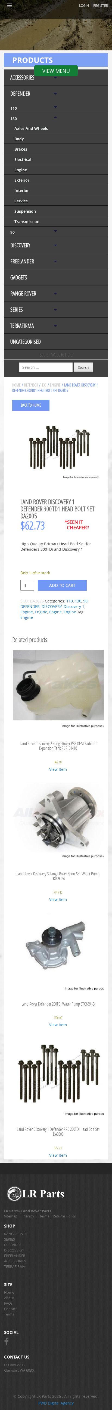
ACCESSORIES (22, 77)
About (9, 1297)
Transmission (26, 221)
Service (21, 200)
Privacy (28, 1216)
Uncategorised (25, 341)
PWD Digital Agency (56, 1403)
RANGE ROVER (23, 293)
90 (12, 232)
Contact (10, 1308)
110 (13, 108)
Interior (21, 190)
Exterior (21, 180)
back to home (31, 405)
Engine (20, 169)
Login (84, 5)
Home (16, 385)
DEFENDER (20, 93)
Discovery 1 (74, 606)
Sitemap (10, 1216)
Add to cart (62, 585)
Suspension (25, 211)
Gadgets (18, 277)
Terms (44, 1216)
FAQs (8, 1303)
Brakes (20, 149)
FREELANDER (22, 261)
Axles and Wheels (31, 128)
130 (13, 118)
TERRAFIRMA (22, 325)
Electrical (22, 159)
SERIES (16, 309)
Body (19, 138)
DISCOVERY (20, 245)
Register (100, 5)
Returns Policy (64, 1216)
